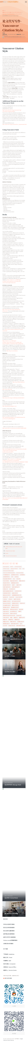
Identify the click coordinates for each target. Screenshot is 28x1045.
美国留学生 (11, 619)
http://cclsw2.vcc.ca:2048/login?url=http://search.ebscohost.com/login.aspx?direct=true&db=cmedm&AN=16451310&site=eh (12, 342)
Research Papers (14, 568)
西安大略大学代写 (14, 623)
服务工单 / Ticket (7, 957)
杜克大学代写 (6, 611)
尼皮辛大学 (22, 603)
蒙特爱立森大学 (6, 623)
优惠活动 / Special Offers (9, 967)
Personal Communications (11, 556)
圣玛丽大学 (5, 597)
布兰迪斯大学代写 (6, 605)
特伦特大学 (19, 615)
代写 (12, 576)
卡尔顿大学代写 (18, 591)
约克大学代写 (6, 617)
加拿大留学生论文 (15, 587)
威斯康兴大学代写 (6, 601)
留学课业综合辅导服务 (9, 934)
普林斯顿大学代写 (14, 607)
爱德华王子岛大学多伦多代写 (9, 615)
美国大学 (5, 619)
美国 (11, 617)
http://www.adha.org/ (7, 389)
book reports (6, 566)
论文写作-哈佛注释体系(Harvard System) (14, 639)
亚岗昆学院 (22, 574)
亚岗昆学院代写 (6, 576)
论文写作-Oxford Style (11, 898)
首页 (3, 10)
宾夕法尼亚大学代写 (16, 601)
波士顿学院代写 (13, 611)
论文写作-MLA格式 (10, 672)
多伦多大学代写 (19, 597)
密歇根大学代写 (15, 603)
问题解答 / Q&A (7, 960)
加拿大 (13, 585)
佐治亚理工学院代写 (7, 578)
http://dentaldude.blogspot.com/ (9, 406)
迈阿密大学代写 (12, 625)
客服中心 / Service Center (10, 970)
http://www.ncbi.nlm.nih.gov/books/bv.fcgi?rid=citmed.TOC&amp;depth (11, 110)
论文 (21, 623)
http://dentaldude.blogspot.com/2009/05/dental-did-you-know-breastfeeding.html (13, 418)
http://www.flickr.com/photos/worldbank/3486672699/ (14, 428)
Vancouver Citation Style (8, 570)
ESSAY (11, 566)
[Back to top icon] (25, 1041)
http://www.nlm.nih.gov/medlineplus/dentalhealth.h (13, 398)
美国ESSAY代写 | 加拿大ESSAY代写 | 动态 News (11, 12)
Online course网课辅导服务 (10, 940)
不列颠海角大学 (6, 574)
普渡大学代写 (6, 609)
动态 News (4, 14)
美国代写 (15, 617)
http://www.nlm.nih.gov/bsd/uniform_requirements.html (14, 124)
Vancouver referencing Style (9, 572)
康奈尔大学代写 (15, 605)
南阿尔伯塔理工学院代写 (8, 591)
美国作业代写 (21, 617)
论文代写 (5, 625)
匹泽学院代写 (12, 589)
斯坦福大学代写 (6, 607)
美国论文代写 (6, 621)
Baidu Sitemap (11, 1040)
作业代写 (18, 578)
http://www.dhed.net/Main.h (19, 382)
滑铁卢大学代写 (13, 613)
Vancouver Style (19, 572)
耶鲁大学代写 (13, 621)
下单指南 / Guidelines (8, 954)
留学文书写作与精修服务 (9, 937)
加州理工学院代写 (6, 585)
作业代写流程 (6, 580)
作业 (14, 578)
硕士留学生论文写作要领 (11, 913)
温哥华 (19, 611)
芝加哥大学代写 (20, 621)
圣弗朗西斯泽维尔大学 (16, 595)
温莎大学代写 (6, 613)
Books (6, 553)
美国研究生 (17, 619)
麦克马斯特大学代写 (21, 625)
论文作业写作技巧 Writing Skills (14, 14)
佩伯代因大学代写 (13, 580)
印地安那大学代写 (6, 593)
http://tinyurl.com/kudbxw (12, 351)
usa (23, 568)
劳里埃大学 (5, 589)
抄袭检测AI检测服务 (8, 943)
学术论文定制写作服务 (9, 924)
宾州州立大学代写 (6, 603)
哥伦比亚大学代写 (6, 595)
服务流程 (21, 609)
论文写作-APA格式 (10, 656)
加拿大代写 (19, 585)
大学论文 (10, 599)
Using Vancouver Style (10, 551)
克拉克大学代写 (6, 583)
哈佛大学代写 (14, 593)
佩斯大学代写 (22, 580)
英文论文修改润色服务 (9, 927)
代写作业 (16, 576)
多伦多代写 (11, 597)
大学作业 (5, 599)
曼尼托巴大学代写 (13, 609)
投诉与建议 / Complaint (9, 964)
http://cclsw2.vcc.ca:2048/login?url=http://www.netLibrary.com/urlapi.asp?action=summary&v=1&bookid (11, 281)
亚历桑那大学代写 (14, 574)
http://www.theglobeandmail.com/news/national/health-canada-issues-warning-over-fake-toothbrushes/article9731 (14, 450)
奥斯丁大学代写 (17, 599)
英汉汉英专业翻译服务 (9, 930)
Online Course (6, 568)
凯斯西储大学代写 (14, 583)
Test (20, 568)
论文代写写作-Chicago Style (13, 785)
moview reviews (18, 566)
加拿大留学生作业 (6, 587)
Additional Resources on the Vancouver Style (13, 547)
